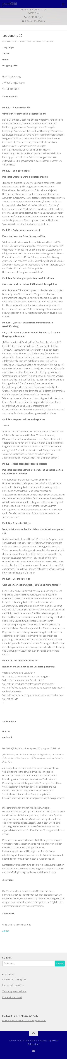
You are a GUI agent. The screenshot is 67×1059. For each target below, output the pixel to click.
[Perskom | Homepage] (12, 4)
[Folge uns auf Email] (33, 1050)
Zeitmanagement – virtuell (14, 991)
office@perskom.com (35, 20)
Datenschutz (33, 1044)
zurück (5, 930)
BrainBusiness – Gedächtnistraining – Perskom (24, 1020)
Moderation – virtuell (12, 997)
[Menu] (63, 4)
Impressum (53, 1040)
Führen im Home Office (13, 985)
